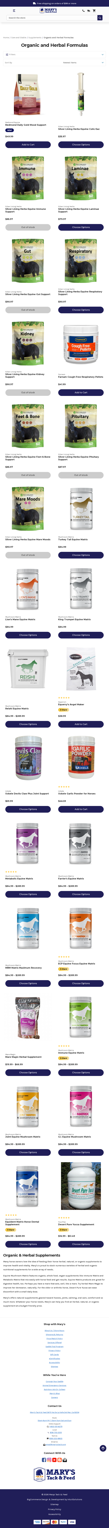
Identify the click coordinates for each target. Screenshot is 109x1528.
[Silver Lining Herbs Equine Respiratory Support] (81, 261)
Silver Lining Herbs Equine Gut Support (27, 294)
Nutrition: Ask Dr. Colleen (54, 1389)
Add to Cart (28, 144)
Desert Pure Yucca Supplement (76, 1224)
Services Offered (55, 1342)
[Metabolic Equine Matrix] (28, 843)
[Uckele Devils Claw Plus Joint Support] (28, 758)
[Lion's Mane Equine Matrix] (28, 589)
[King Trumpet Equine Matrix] (81, 589)
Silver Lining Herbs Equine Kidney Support (24, 375)
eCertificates (54, 1358)
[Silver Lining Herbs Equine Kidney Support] (28, 343)
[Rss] (59, 1460)
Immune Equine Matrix (71, 1053)
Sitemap (54, 1366)
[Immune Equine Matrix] (81, 1017)
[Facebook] (44, 1460)
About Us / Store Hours (54, 1330)
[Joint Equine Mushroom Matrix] (28, 1106)
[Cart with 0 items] (94, 11)
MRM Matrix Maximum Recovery (23, 968)
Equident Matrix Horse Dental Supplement (22, 1223)
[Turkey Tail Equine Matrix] (81, 509)
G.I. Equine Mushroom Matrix (74, 1137)
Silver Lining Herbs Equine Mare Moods (27, 539)
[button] (54, 54)
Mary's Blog (55, 1393)
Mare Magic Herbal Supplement (23, 1057)
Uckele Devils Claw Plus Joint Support (27, 793)
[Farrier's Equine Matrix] (81, 843)
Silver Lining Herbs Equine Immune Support (25, 210)
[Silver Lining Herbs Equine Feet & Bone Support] (28, 426)
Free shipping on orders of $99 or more (56, 3)
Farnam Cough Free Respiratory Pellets (80, 377)
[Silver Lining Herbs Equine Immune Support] (28, 178)
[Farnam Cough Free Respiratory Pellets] (81, 343)
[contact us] (83, 11)
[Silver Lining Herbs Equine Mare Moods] (28, 509)
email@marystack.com (56, 1444)
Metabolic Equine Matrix (19, 878)
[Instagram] (49, 1460)
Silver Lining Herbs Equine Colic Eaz (79, 129)
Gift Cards (54, 1354)
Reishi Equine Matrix (17, 708)
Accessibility (54, 1362)
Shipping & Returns (54, 1334)
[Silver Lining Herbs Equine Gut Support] (28, 261)
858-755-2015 (56, 1432)
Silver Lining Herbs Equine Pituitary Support (78, 458)
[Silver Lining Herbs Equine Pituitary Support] (81, 426)
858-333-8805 (55, 1438)
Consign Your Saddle (54, 1381)
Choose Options (81, 144)
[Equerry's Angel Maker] (81, 669)
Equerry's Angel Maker (71, 704)
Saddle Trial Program (54, 1346)
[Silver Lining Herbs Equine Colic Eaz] (81, 94)
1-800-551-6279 (55, 1426)
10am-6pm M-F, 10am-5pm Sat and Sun (54, 1420)
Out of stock (28, 227)
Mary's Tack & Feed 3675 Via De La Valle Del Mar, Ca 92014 (54, 1412)
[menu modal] (14, 10)
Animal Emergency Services (54, 1385)
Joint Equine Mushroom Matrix (22, 1137)
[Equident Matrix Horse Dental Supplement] (28, 1186)
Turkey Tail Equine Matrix (73, 539)
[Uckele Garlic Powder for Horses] (81, 758)
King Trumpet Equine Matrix (74, 619)
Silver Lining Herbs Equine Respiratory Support (80, 293)
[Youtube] (54, 1460)
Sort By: (8, 63)
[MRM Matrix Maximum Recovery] (28, 928)
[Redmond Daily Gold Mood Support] (28, 94)
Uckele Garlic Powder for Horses (76, 793)
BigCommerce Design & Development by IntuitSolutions (54, 1499)
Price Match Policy (55, 1338)
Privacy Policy (54, 1350)
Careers (54, 1397)
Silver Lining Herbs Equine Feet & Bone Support (27, 458)
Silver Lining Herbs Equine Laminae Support (78, 210)
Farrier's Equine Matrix (71, 878)
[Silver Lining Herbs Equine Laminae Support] (81, 178)
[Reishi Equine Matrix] (28, 669)
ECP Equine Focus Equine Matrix (76, 963)
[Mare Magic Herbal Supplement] (28, 1017)
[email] (65, 1460)
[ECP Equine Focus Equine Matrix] (81, 928)
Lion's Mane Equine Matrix (20, 619)
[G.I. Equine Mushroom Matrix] (81, 1106)
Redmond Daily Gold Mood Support (25, 125)
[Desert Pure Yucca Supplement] (81, 1186)
